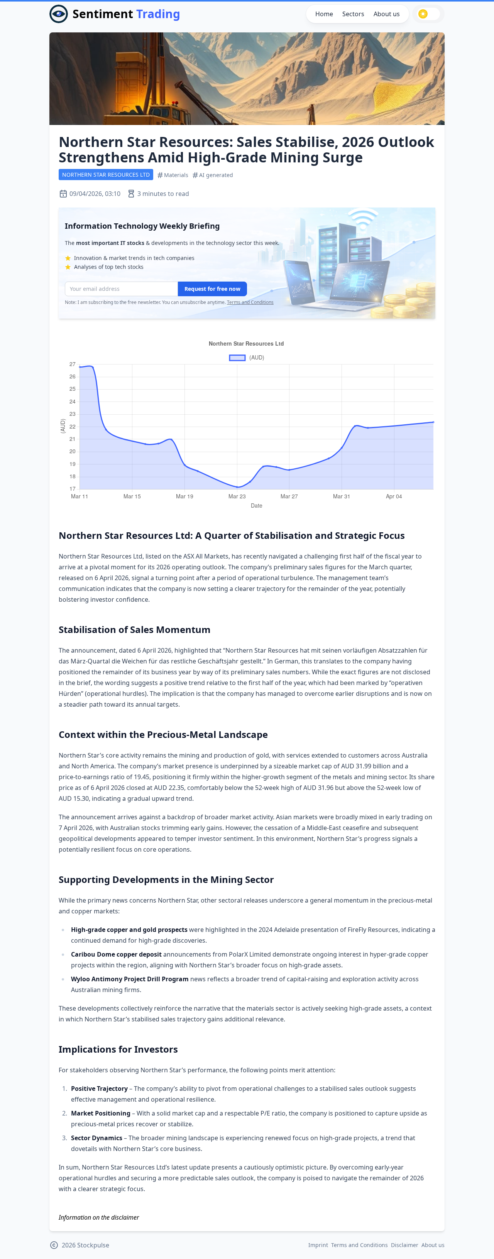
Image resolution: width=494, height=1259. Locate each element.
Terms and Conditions (250, 302)
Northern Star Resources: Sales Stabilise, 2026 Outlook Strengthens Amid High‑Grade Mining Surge (246, 149)
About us (387, 14)
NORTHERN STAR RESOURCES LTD (106, 174)
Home (324, 14)
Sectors (353, 14)
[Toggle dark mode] (428, 14)
